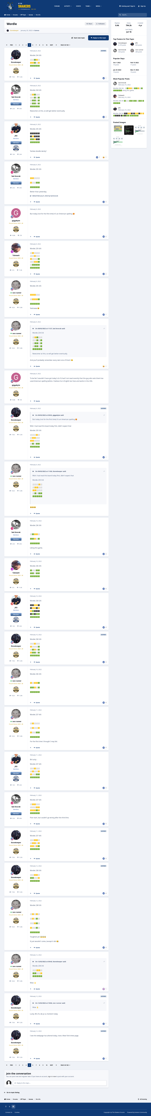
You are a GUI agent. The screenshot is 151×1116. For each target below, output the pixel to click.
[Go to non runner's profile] (16, 285)
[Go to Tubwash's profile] (16, 248)
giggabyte (16, 221)
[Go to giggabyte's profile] (16, 213)
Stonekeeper (16, 62)
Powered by (137, 1112)
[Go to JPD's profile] (16, 128)
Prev (11, 45)
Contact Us (8, 1112)
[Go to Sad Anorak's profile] (16, 89)
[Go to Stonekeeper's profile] (8, 30)
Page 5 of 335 (65, 45)
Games (36, 30)
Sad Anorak (16, 97)
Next (51, 45)
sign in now (52, 1076)
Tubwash (16, 255)
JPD (16, 136)
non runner (16, 293)
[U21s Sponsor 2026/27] (16, 146)
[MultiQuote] (31, 78)
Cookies (17, 1112)
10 (46, 45)
